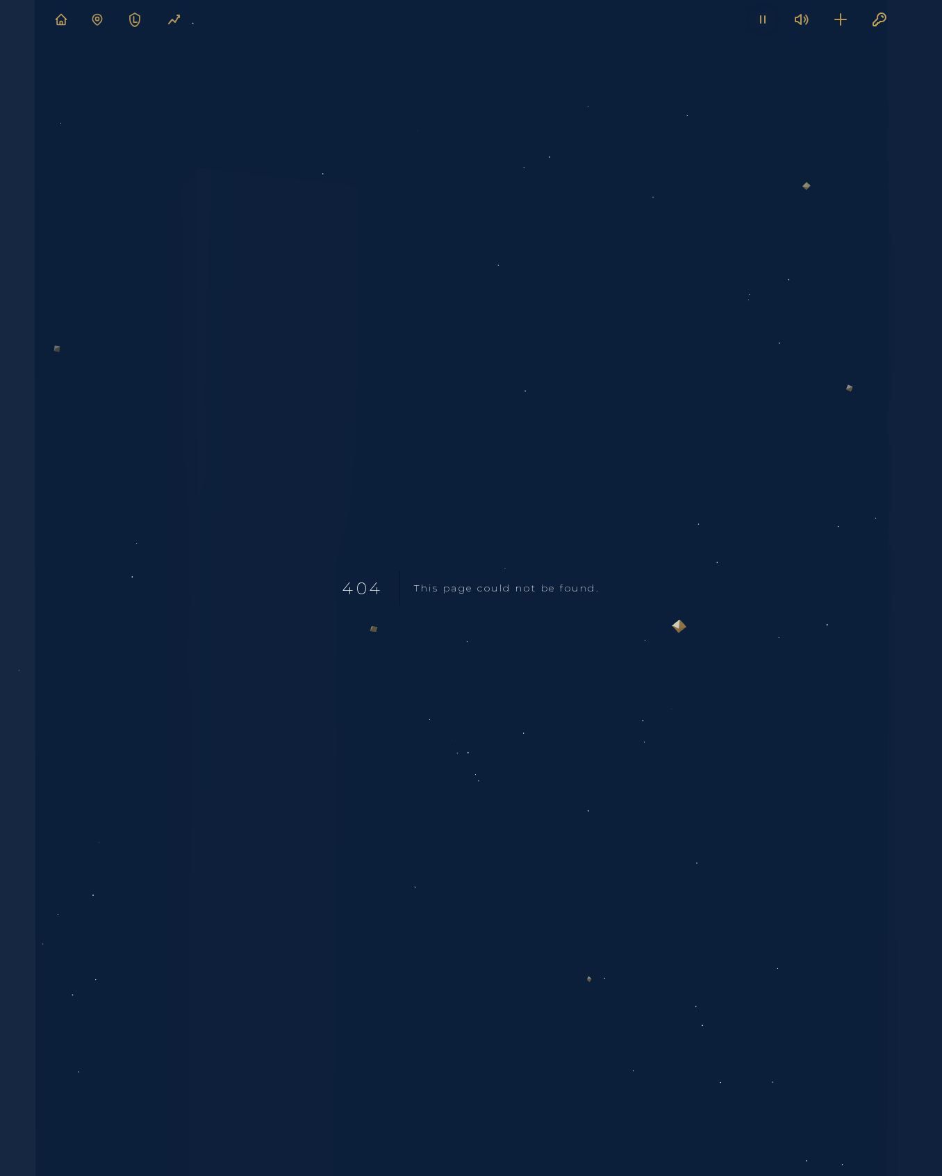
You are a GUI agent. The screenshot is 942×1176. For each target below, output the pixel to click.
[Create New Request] (840, 19)
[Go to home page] (61, 19)
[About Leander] (135, 19)
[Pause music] (763, 19)
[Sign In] (879, 19)
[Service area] (97, 19)
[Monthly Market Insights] (174, 19)
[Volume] (802, 19)
